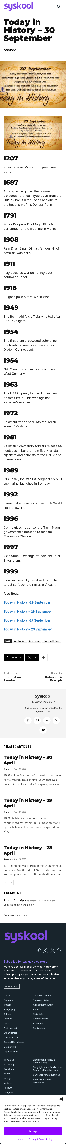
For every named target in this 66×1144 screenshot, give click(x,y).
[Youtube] (43, 730)
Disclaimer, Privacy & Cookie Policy (34, 1139)
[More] (44, 657)
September (34, 640)
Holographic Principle (53, 678)
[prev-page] (6, 882)
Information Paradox (12, 678)
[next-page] (11, 882)
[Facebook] (28, 720)
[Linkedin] (47, 720)
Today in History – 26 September (28, 629)
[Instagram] (37, 720)
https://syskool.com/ (43, 701)
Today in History (51, 640)
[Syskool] (12, 714)
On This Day (20, 640)
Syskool (11, 50)
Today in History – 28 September (28, 611)
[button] (60, 1099)
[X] (56, 720)
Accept (33, 1131)
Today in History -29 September (27, 602)
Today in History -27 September (27, 620)
